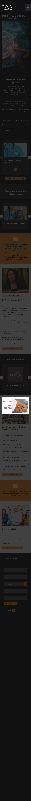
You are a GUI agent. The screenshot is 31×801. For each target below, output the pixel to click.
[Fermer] (27, 399)
